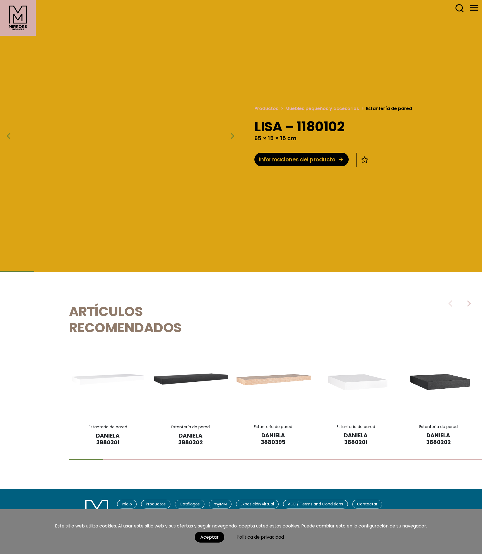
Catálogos (190, 504)
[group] (120, 135)
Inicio (127, 504)
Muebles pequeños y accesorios (322, 108)
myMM (220, 504)
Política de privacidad (260, 537)
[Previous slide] (450, 303)
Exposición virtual (257, 504)
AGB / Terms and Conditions (315, 504)
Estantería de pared (389, 108)
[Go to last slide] (8, 136)
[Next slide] (232, 136)
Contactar (367, 504)
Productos (266, 108)
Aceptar (209, 537)
